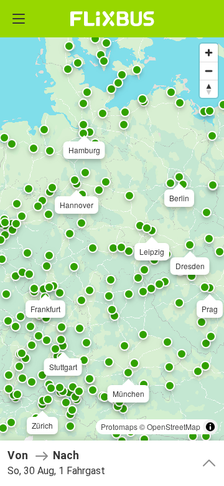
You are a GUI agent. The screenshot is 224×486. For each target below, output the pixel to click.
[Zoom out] (209, 71)
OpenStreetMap (173, 426)
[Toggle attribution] (210, 426)
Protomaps (119, 426)
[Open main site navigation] (18, 18)
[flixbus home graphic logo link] (112, 18)
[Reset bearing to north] (209, 89)
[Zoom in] (209, 53)
